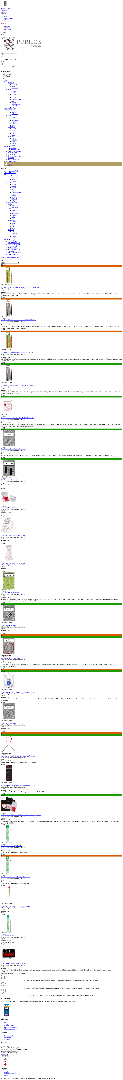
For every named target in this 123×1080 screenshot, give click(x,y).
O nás (6, 1024)
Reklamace (7, 1037)
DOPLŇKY (7, 239)
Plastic (13, 135)
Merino (14, 102)
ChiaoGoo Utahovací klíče (8, 723)
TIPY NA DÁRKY (10, 173)
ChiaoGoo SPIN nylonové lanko (10, 592)
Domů (2, 257)
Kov (13, 133)
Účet (5, 16)
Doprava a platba (6, 9)
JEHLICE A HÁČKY (10, 202)
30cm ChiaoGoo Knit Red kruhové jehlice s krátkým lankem (18, 785)
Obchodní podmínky (10, 1029)
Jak (12, 96)
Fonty (13, 86)
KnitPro (14, 143)
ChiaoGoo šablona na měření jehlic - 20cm (13, 563)
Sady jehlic (15, 114)
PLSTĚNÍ (11, 158)
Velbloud (14, 105)
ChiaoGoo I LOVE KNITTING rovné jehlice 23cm (15, 906)
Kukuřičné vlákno (17, 99)
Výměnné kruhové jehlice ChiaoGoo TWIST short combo (17, 418)
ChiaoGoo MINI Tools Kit (8, 508)
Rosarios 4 (15, 88)
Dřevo (13, 130)
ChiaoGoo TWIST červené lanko (10, 658)
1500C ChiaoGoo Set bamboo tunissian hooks (14, 963)
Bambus (14, 128)
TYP (9, 115)
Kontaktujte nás (8, 1036)
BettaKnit (14, 84)
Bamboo (14, 91)
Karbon (14, 132)
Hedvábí (14, 94)
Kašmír (14, 97)
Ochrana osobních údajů (11, 1027)
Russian (8, 29)
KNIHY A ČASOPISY (14, 159)
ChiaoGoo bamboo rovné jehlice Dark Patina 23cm (15, 877)
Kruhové (14, 119)
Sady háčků (15, 112)
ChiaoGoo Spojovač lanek (8, 625)
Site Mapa (7, 1039)
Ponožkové (15, 120)
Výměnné (14, 122)
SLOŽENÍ (11, 89)
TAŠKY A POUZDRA (14, 151)
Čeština (8, 26)
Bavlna (14, 92)
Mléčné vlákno (16, 104)
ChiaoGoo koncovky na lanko (9, 480)
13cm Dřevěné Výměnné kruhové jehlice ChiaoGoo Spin (17, 352)
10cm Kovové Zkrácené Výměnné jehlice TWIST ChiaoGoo (18, 320)
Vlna (13, 107)
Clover (13, 141)
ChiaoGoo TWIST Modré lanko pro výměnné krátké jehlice (18, 692)
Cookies (6, 1022)
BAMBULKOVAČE (14, 149)
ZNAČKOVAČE (13, 154)
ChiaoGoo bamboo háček (8, 935)
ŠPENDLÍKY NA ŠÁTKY (16, 156)
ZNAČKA (11, 83)
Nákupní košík (8, 18)
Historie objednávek (10, 1073)
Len (13, 101)
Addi (13, 138)
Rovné (13, 117)
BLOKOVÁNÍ (12, 153)
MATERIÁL (11, 127)
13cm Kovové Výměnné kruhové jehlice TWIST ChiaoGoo (18, 385)
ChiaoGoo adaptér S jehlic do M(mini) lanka (13, 449)
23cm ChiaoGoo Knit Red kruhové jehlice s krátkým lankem (18, 756)
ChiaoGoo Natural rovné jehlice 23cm (11, 846)
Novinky (6, 1075)
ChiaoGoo (14, 140)
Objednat (7, 20)
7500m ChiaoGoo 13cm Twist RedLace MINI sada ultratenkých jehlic (21, 815)
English (8, 28)
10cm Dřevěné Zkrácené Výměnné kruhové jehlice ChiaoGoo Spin (20, 287)
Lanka (13, 125)
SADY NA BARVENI (11, 254)
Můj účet (6, 1072)
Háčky (13, 123)
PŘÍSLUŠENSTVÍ (13, 148)
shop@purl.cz (5, 1054)
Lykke (13, 145)
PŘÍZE (6, 174)
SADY (10, 110)
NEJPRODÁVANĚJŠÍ (11, 171)
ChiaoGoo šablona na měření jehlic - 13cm (13, 535)
